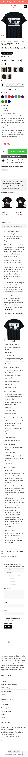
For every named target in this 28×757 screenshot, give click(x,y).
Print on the (4, 105)
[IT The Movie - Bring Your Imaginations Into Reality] (13, 6)
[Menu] (2, 7)
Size (2, 81)
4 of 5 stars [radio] (7, 581)
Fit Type (3, 56)
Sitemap (3, 694)
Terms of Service (6, 691)
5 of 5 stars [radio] (7, 584)
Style (3, 64)
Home (3, 41)
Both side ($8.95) (10, 113)
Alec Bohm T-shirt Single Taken (6, 211)
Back (6, 111)
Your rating (7, 572)
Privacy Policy (5, 688)
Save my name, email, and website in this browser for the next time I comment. (14, 620)
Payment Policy (6, 711)
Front (6, 108)
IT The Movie (18, 656)
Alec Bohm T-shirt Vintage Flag (20, 211)
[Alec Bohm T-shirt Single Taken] (7, 202)
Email (6, 610)
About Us (4, 681)
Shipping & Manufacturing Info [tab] (12, 226)
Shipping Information (7, 708)
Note (2, 127)
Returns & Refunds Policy (9, 684)
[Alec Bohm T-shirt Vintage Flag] (21, 202)
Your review (7, 588)
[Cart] (25, 6)
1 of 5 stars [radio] (6, 575)
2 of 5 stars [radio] (14, 575)
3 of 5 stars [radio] (7, 578)
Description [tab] (6, 222)
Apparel (9, 41)
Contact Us (4, 704)
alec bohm (5, 169)
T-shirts (16, 41)
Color (3, 93)
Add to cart (17, 151)
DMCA (3, 714)
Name (6, 602)
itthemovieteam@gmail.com (14, 732)
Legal (3, 718)
